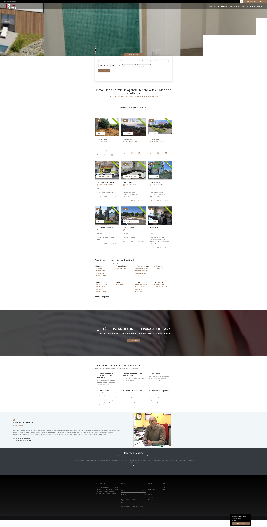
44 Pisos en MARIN (99, 288)
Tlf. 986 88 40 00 (133, 340)
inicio (149, 487)
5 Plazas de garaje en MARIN (102, 299)
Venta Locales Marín (119, 77)
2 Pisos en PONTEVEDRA (100, 291)
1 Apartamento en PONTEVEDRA (142, 272)
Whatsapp (163, 487)
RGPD (149, 499)
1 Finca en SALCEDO (139, 291)
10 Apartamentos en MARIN (141, 270)
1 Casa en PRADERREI (100, 277)
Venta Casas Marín (113, 75)
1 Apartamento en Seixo (140, 273)
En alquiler (224, 6)
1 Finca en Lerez (138, 288)
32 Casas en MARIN (99, 272)
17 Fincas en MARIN (139, 289)
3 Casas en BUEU (99, 268)
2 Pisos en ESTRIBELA (100, 286)
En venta (216, 6)
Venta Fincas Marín (109, 77)
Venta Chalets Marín (148, 75)
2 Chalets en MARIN (159, 268)
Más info (234, 520)
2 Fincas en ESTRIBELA (140, 286)
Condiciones (150, 497)
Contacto (245, 6)
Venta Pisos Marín (158, 75)
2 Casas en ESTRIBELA (100, 270)
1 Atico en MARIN (119, 284)
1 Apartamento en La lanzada (142, 268)
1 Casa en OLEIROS (99, 273)
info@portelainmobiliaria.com (10, 1)
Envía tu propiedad (235, 6)
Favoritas (252, 6)
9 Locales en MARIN (159, 284)
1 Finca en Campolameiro (141, 284)
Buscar (104, 70)
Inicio (210, 6)
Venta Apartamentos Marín (137, 75)
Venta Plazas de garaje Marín (131, 77)
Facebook (163, 489)
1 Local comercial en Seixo (160, 286)
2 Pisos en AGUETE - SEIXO (101, 284)
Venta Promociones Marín (124, 75)
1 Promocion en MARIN (120, 268)
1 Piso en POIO (98, 289)
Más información (133, 30)
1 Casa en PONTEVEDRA (100, 275)
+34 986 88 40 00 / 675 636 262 (255, 1)
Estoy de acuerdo (240, 523)
